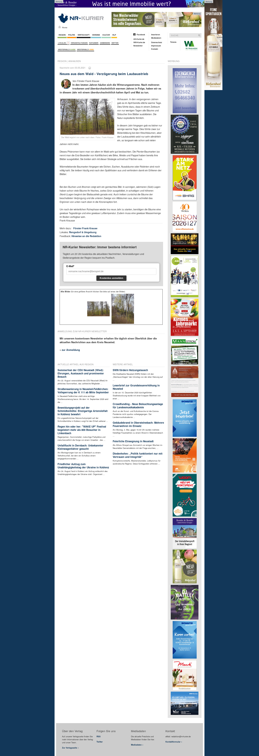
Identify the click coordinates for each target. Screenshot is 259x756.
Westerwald (66, 49)
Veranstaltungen (79, 43)
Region (62, 34)
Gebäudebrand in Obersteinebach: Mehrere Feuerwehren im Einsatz (138, 424)
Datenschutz (156, 42)
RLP (114, 34)
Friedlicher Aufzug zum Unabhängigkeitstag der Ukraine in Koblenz (83, 465)
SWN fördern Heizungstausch (130, 370)
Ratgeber (93, 43)
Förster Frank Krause (85, 228)
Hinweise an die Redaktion (86, 236)
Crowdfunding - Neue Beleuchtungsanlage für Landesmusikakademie (138, 405)
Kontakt (154, 49)
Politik (72, 34)
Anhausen (74, 61)
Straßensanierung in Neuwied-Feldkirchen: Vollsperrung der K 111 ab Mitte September (83, 390)
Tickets (173, 42)
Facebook (141, 34)
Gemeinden (105, 43)
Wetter (115, 43)
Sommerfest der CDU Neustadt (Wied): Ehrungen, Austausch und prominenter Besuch (81, 373)
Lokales (62, 43)
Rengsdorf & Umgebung (83, 232)
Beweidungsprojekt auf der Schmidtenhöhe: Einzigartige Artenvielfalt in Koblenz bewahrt (83, 411)
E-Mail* (70, 266)
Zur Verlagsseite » (70, 747)
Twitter (100, 741)
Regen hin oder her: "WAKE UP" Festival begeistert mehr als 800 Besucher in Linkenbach (82, 430)
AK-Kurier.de (138, 39)
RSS (99, 736)
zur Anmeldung (71, 350)
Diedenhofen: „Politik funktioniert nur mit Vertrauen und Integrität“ (137, 455)
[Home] (59, 27)
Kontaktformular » (173, 741)
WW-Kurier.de (139, 42)
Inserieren (155, 34)
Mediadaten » (137, 744)
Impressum (156, 45)
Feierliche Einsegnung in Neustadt (133, 441)
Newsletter (138, 45)
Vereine (96, 34)
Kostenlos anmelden (111, 278)
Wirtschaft (83, 34)
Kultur (106, 34)
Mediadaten (156, 37)
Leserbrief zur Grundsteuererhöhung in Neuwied (136, 387)
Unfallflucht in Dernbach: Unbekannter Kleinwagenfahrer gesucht (80, 447)
